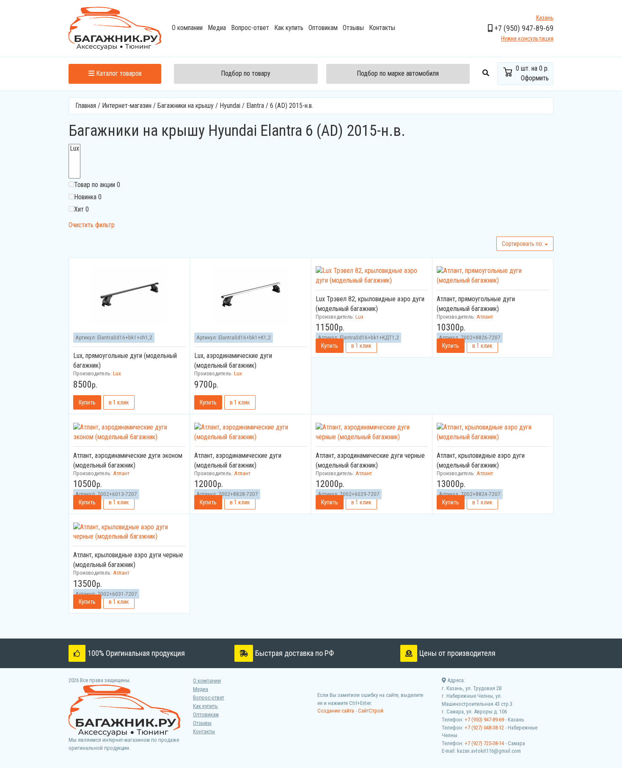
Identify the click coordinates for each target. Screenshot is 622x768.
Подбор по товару (245, 73)
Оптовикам (323, 28)
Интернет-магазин (126, 106)
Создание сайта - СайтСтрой (350, 710)
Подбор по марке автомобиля (398, 73)
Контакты (382, 28)
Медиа (217, 28)
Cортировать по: (523, 243)
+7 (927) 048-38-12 (484, 727)
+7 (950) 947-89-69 (484, 719)
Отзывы (353, 28)
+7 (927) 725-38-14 (484, 743)
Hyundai (230, 106)
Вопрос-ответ (250, 28)
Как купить (288, 28)
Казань (544, 17)
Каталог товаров (118, 73)
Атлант (484, 316)
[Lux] (74, 148)
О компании (187, 28)
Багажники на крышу (185, 106)
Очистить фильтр (92, 225)
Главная (85, 106)
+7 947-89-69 (523, 28)
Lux (117, 373)
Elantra (255, 106)
